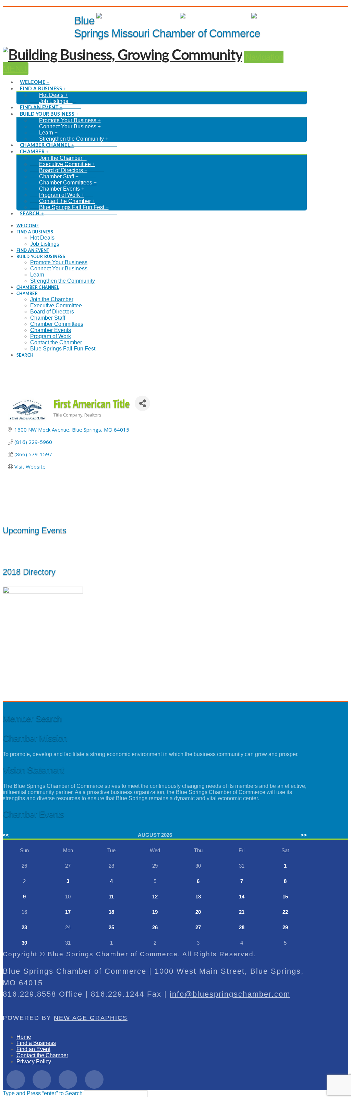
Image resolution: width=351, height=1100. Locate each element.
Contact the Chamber (42, 1055)
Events (236, 16)
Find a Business (36, 1043)
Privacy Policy (33, 1061)
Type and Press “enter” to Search (43, 1093)
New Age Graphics (91, 1017)
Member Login (155, 16)
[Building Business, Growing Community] (122, 55)
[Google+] (68, 1079)
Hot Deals (294, 16)
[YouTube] (94, 1079)
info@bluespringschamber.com (230, 994)
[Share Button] (142, 403)
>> (304, 835)
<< (6, 835)
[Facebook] (16, 1079)
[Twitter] (42, 1079)
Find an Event (33, 1049)
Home (23, 1037)
